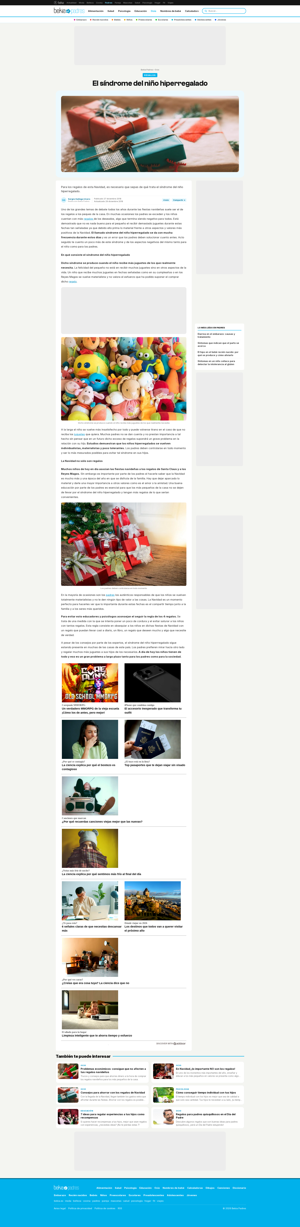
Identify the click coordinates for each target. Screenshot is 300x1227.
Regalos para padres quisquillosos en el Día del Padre (205, 1116)
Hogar (157, 3)
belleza (77, 1201)
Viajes (170, 3)
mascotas (116, 1201)
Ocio (153, 11)
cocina (86, 1201)
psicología (137, 1201)
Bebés (93, 1195)
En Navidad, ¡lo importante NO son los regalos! (205, 1068)
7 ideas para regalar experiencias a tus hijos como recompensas (113, 1116)
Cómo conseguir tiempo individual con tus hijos (206, 1092)
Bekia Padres (147, 70)
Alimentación (95, 11)
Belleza (90, 3)
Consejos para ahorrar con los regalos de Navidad (113, 1092)
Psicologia (124, 11)
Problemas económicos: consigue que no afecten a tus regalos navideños (113, 1070)
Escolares (135, 1195)
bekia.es (58, 1201)
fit (154, 1201)
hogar (148, 1201)
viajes (160, 1201)
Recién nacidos (78, 1195)
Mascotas (127, 3)
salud (126, 1201)
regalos (89, 218)
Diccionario (239, 1187)
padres (110, 594)
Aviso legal (60, 1208)
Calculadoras (192, 11)
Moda (81, 3)
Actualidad (71, 3)
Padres (108, 3)
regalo (73, 281)
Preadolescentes (153, 1195)
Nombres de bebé (170, 11)
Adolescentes (175, 1195)
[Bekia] (59, 2)
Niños (103, 1195)
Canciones (223, 1187)
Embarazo (60, 1195)
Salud (137, 3)
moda (68, 1201)
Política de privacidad (80, 1208)
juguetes (79, 434)
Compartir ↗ (179, 200)
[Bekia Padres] (69, 10)
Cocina (99, 3)
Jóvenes (192, 1195)
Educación (141, 11)
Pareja (118, 3)
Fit (164, 3)
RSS (120, 1208)
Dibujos (210, 1187)
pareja (105, 1201)
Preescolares (118, 1195)
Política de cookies (105, 1208)
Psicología (147, 3)
